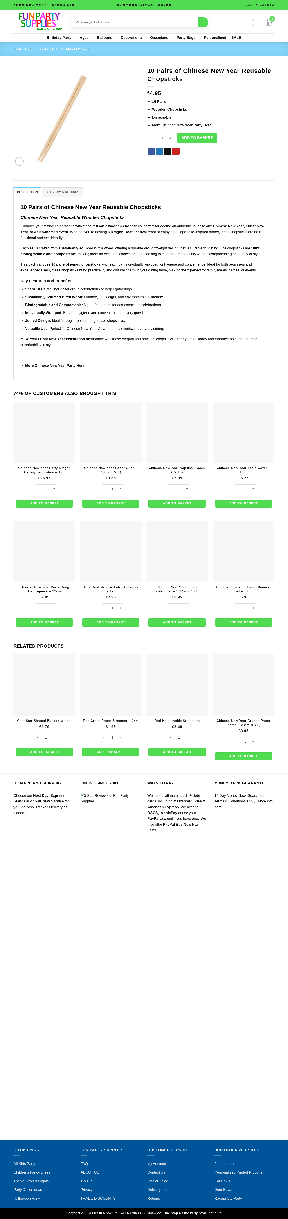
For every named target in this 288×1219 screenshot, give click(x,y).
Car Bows (222, 1181)
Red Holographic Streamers (177, 720)
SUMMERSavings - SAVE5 (144, 5)
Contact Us (156, 1172)
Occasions (159, 38)
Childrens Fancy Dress (32, 1172)
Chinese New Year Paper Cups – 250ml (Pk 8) (110, 470)
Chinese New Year (75, 48)
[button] (255, 22)
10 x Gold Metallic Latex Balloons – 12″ (110, 589)
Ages (84, 38)
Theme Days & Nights (31, 1181)
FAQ (84, 1164)
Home (18, 48)
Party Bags (186, 38)
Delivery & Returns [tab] (62, 192)
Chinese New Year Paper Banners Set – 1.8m (243, 589)
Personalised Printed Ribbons (238, 1172)
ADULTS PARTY (48, 48)
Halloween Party (27, 1198)
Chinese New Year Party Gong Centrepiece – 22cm (44, 589)
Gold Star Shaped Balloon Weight (44, 720)
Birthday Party (59, 38)
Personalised (215, 38)
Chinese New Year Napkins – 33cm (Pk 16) (177, 470)
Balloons (104, 38)
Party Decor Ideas (28, 1190)
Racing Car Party (228, 1198)
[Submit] (203, 22)
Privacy (86, 1190)
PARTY (29, 48)
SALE (236, 38)
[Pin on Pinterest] (176, 151)
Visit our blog (157, 1181)
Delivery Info (157, 1190)
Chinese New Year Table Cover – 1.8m (243, 470)
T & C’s (86, 1181)
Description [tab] (27, 192)
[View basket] (268, 22)
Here (207, 125)
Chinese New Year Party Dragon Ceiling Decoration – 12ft (44, 470)
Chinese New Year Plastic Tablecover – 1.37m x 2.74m (177, 589)
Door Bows (223, 1190)
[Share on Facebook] (151, 151)
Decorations (131, 38)
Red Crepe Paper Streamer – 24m (111, 720)
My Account (156, 1164)
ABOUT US (90, 1172)
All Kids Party (24, 1164)
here (218, 807)
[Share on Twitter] (159, 151)
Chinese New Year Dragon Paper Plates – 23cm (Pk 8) (243, 723)
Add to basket (197, 138)
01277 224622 (260, 5)
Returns (153, 1198)
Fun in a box (224, 1164)
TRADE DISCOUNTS (98, 1198)
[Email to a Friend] (167, 151)
